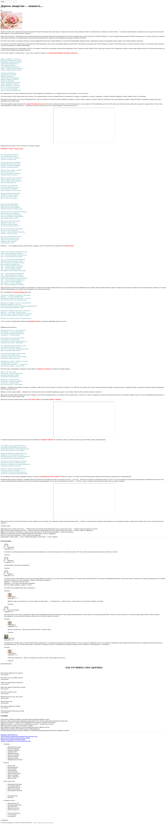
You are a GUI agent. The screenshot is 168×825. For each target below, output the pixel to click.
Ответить (7, 555)
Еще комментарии (6, 663)
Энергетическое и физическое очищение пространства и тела (19, 736)
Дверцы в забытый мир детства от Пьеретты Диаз (16, 741)
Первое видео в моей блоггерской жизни (13, 739)
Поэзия (3, 12)
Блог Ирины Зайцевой (25, 822)
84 (1, 10)
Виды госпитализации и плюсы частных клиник (15, 738)
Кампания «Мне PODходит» (9, 734)
